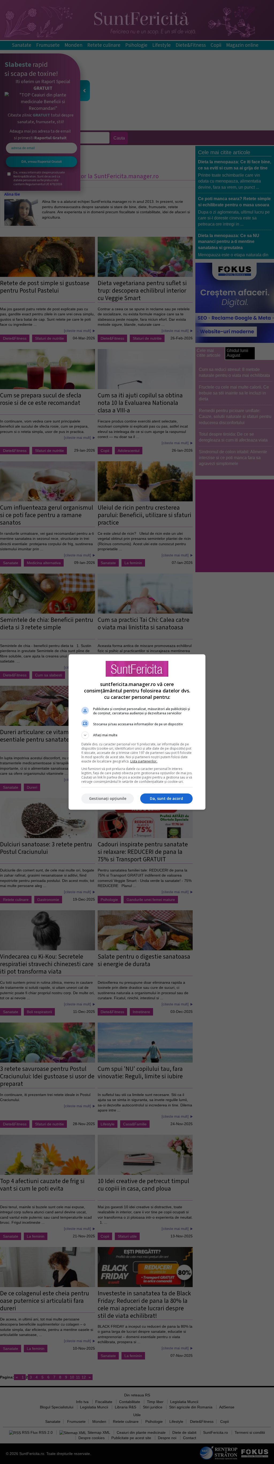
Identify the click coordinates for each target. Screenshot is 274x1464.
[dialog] (137, 732)
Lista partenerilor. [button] (143, 761)
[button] (137, 735)
